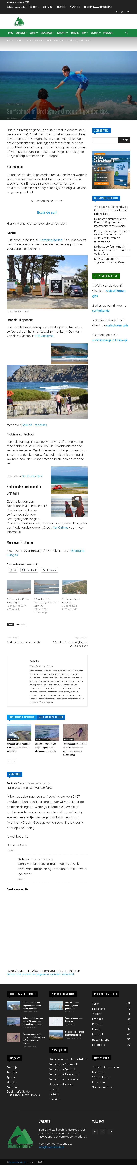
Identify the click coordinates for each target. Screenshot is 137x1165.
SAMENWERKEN (48, 7)
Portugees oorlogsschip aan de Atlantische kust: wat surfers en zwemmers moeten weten (111, 236)
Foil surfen (98, 1082)
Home (10, 32)
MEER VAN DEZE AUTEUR (51, 717)
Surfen (32, 32)
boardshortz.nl (17, 1162)
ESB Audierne (44, 336)
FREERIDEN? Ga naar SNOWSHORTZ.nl (98, 7)
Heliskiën (54, 1094)
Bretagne (20, 624)
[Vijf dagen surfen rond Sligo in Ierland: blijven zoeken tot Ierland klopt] (19, 732)
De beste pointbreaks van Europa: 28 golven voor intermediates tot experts (45, 747)
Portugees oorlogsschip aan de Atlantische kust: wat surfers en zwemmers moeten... (34, 1039)
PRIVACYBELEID (75, 7)
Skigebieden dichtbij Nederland (68, 1059)
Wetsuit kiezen (101, 1077)
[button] (126, 33)
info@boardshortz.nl (51, 1147)
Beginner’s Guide (18, 1091)
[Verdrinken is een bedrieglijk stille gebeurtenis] (56, 1005)
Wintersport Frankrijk (62, 1069)
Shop (84, 32)
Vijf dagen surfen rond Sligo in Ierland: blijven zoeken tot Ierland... (32, 1005)
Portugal (12, 1072)
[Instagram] (122, 11)
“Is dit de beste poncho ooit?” (24, 642)
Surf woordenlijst (102, 1087)
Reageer (10, 850)
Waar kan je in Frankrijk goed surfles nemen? (46, 602)
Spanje (11, 1077)
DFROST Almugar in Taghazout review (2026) (109, 260)
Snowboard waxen (61, 1084)
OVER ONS (33, 7)
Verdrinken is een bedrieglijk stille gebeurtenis (72, 1005)
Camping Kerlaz (51, 240)
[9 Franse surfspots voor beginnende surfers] (56, 1035)
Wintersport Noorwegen (64, 1079)
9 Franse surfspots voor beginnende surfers (74, 1033)
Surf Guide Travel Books (23, 1095)
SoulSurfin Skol (32, 476)
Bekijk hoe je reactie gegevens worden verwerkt (40, 974)
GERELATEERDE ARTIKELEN (22, 717)
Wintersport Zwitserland (64, 1074)
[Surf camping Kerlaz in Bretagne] (19, 587)
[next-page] (14, 762)
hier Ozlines (60, 527)
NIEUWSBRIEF (61, 7)
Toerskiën (55, 1099)
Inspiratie (75, 32)
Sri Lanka (12, 1087)
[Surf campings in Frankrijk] (74, 587)
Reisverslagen (46, 32)
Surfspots (61, 32)
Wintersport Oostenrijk (63, 1064)
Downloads (107, 32)
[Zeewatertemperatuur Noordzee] (56, 1021)
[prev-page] (9, 762)
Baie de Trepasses (34, 425)
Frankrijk (31, 40)
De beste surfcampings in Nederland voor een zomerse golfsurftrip (112, 250)
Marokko (12, 1082)
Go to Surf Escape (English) (17, 7)
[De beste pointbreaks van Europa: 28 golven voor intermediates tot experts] (47, 732)
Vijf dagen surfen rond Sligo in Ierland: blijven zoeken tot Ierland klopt (18, 747)
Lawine (53, 1089)
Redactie (14, 118)
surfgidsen (20, 32)
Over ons (94, 32)
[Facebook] (116, 11)
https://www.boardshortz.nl (41, 666)
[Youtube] (127, 11)
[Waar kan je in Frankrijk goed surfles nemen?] (46, 587)
